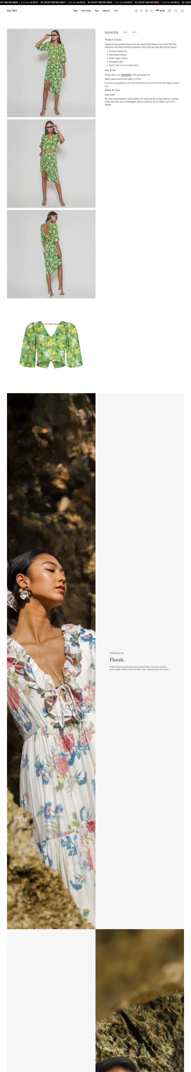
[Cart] (182, 10)
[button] (97, 10)
